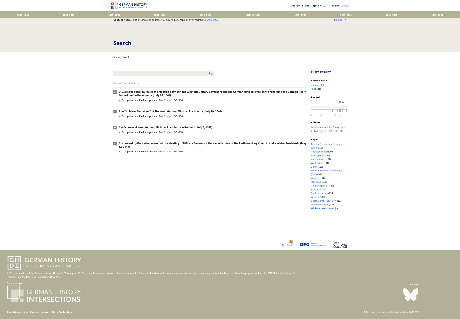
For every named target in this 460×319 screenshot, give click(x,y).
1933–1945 (300, 15)
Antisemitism (318, 159)
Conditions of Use (17, 312)
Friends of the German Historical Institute (161, 273)
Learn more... (211, 19)
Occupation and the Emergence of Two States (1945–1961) (153, 100)
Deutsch (345, 5)
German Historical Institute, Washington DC (57, 273)
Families (315, 189)
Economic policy (320, 204)
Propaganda (318, 155)
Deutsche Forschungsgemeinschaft (243, 273)
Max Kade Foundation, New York (43, 276)
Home (116, 57)
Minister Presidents (323, 208)
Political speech (320, 185)
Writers (315, 197)
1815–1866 (114, 15)
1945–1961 (346, 15)
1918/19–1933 (252, 15)
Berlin (314, 166)
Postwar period (319, 151)
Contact (35, 312)
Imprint (46, 312)
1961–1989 (391, 15)
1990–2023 (437, 15)
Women (315, 178)
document (317, 85)
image (314, 88)
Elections (316, 181)
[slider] (341, 107)
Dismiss (340, 19)
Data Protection (62, 312)
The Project (312, 5)
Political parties (319, 193)
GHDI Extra (297, 5)
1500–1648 (23, 15)
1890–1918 (205, 15)
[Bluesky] (411, 294)
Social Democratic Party (324, 200)
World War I (317, 163)
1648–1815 (68, 15)
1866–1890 (159, 15)
